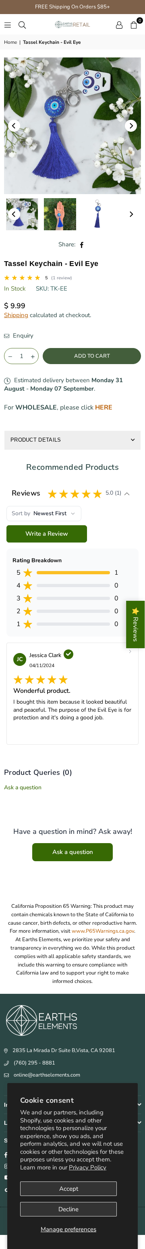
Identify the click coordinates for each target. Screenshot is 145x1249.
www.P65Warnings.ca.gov (103, 931)
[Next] (131, 126)
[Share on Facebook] (82, 244)
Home (10, 42)
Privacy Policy (87, 1167)
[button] (133, 24)
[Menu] (7, 24)
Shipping (16, 315)
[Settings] (119, 24)
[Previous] (14, 126)
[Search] (22, 24)
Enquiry (22, 336)
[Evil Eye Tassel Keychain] (98, 214)
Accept (68, 1189)
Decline (68, 1209)
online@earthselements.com (47, 1075)
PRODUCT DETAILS (35, 440)
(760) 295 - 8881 (34, 1063)
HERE (103, 407)
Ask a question (22, 787)
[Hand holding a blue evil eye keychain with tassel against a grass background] (60, 214)
